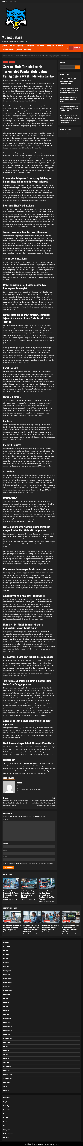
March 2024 (6, 1062)
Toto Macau (21, 46)
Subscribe (77, 48)
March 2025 (6, 1015)
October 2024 (6, 1034)
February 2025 (7, 1018)
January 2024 (6, 1070)
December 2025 (7, 979)
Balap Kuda (59, 46)
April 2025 (6, 1011)
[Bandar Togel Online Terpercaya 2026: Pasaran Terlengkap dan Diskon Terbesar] (11, 883)
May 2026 (5, 959)
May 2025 (5, 1007)
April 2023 (6, 1090)
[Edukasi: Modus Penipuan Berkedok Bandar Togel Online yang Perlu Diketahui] (29, 883)
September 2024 (7, 1038)
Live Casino (27, 50)
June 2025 (6, 1003)
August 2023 (6, 1082)
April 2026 (6, 963)
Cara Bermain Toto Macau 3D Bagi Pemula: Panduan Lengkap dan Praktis (68, 99)
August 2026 (6, 947)
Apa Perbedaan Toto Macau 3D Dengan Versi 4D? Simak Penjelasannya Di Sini (68, 81)
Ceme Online (50, 46)
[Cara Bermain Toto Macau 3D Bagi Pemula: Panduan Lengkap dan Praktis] (51, 917)
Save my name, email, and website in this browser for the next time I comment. (29, 863)
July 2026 (5, 951)
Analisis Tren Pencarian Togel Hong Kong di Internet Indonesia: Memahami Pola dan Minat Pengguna (46, 895)
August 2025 (6, 995)
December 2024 (7, 1027)
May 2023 (5, 1086)
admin (6, 80)
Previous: (15, 801)
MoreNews (47, 1144)
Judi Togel (4, 46)
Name (5, 844)
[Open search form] (67, 48)
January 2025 (6, 1022)
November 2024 (7, 1030)
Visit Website (23, 789)
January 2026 (6, 975)
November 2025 (7, 983)
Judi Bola (19, 50)
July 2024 (5, 1046)
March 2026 (6, 967)
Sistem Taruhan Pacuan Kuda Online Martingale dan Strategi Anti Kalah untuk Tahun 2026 (69, 109)
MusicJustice (12, 37)
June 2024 (6, 1050)
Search (62, 62)
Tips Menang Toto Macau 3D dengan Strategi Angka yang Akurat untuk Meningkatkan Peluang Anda (69, 90)
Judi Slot (12, 46)
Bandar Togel (40, 46)
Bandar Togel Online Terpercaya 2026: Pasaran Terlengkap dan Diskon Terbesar (10, 894)
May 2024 (5, 1054)
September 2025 (7, 991)
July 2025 (5, 999)
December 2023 (7, 1074)
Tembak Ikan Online (8, 50)
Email (5, 850)
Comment (6, 819)
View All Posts (37, 789)
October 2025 (6, 987)
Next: (43, 801)
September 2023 (7, 1078)
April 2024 (6, 1058)
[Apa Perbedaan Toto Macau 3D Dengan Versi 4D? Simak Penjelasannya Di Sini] (12, 917)
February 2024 (7, 1066)
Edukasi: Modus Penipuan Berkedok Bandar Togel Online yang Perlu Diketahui (28, 894)
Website (5, 857)
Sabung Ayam (30, 46)
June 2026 (6, 955)
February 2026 (7, 971)
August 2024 (6, 1042)
